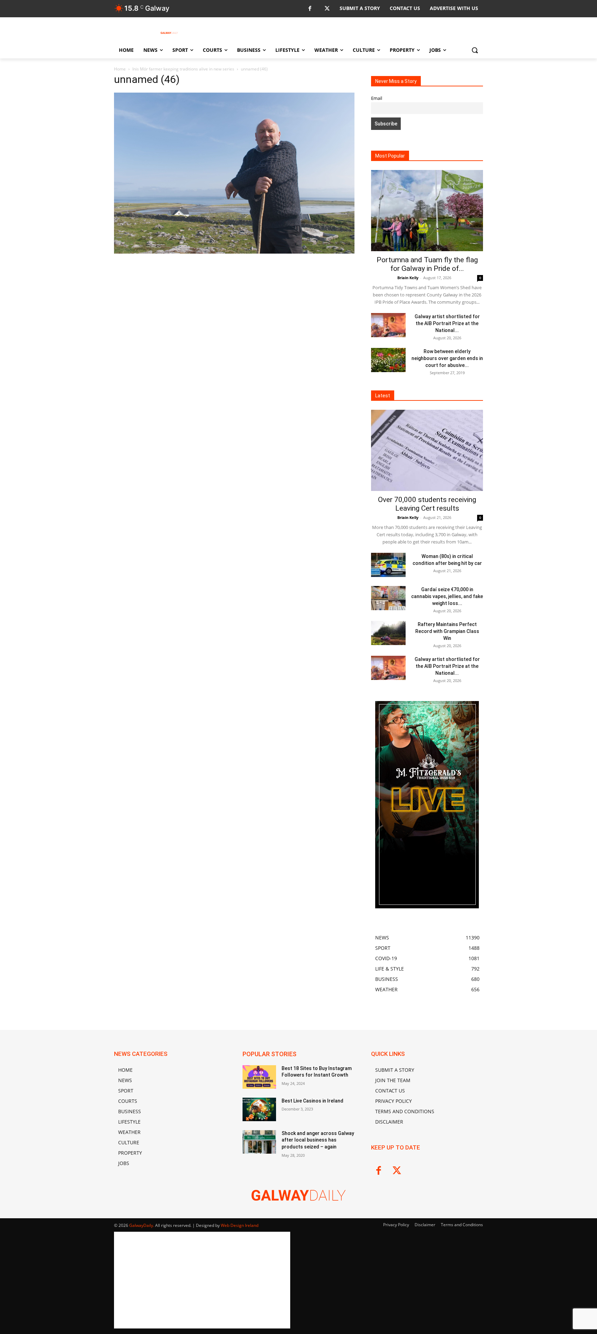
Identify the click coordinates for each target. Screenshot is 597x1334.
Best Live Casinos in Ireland (312, 1101)
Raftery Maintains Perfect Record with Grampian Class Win (447, 631)
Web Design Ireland (239, 1225)
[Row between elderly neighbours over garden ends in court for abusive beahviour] (388, 360)
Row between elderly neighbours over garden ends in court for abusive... (447, 358)
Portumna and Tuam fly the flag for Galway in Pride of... (427, 264)
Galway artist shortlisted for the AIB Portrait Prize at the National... (447, 323)
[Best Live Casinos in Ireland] (259, 1109)
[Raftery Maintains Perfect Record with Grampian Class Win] (388, 633)
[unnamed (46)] (234, 252)
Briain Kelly (407, 277)
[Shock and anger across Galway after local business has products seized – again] (259, 1142)
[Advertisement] (234, 306)
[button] (474, 50)
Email (376, 98)
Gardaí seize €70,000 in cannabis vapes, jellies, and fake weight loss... (447, 596)
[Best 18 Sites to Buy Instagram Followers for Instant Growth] (259, 1077)
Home (120, 69)
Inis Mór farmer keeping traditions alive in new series (183, 69)
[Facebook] (310, 9)
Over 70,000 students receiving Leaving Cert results (427, 503)
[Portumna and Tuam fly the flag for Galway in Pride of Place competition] (427, 210)
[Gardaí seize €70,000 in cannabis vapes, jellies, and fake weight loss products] (388, 598)
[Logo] (169, 33)
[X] (327, 9)
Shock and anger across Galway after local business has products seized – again (318, 1139)
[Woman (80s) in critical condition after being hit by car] (388, 565)
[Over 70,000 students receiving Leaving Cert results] (427, 450)
